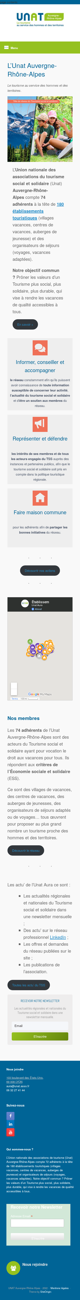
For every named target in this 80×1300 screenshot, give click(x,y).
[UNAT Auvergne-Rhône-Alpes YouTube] (10, 1132)
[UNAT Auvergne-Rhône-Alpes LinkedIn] (10, 1124)
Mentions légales (60, 1288)
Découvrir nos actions (40, 570)
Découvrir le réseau (25, 850)
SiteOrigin (45, 1291)
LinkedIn (58, 937)
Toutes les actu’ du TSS (28, 985)
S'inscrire (40, 1036)
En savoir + (25, 324)
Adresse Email (22, 1216)
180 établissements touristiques (38, 211)
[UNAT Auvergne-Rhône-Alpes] (40, 20)
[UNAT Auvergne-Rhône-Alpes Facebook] (10, 1116)
